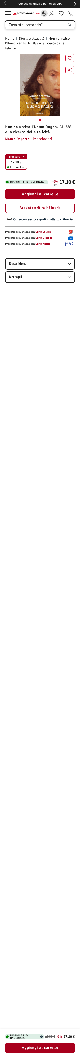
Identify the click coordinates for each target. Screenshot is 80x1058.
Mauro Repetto (17, 139)
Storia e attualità (31, 38)
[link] (44, 13)
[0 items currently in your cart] (70, 13)
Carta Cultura (43, 232)
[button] (69, 70)
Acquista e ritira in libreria (40, 207)
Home (10, 38)
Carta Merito (42, 244)
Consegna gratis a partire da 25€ (40, 4)
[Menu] (9, 13)
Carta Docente (43, 238)
